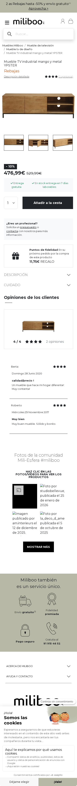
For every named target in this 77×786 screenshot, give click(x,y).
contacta (12, 231)
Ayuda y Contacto (19, 676)
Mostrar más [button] (38, 547)
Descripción (16, 275)
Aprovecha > (38, 8)
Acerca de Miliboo (19, 666)
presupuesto (28, 227)
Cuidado (12, 285)
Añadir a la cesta (48, 203)
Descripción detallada (16, 76)
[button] (24, 496)
